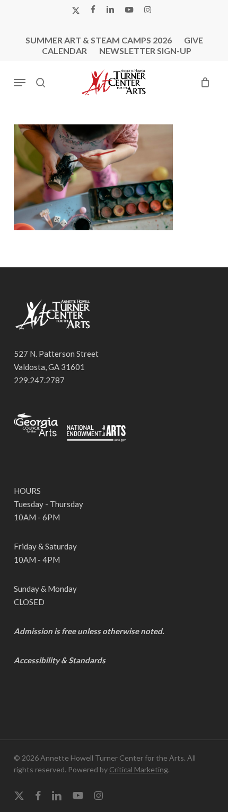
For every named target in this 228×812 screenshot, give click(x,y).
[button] (19, 82)
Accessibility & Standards (60, 660)
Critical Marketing (138, 769)
